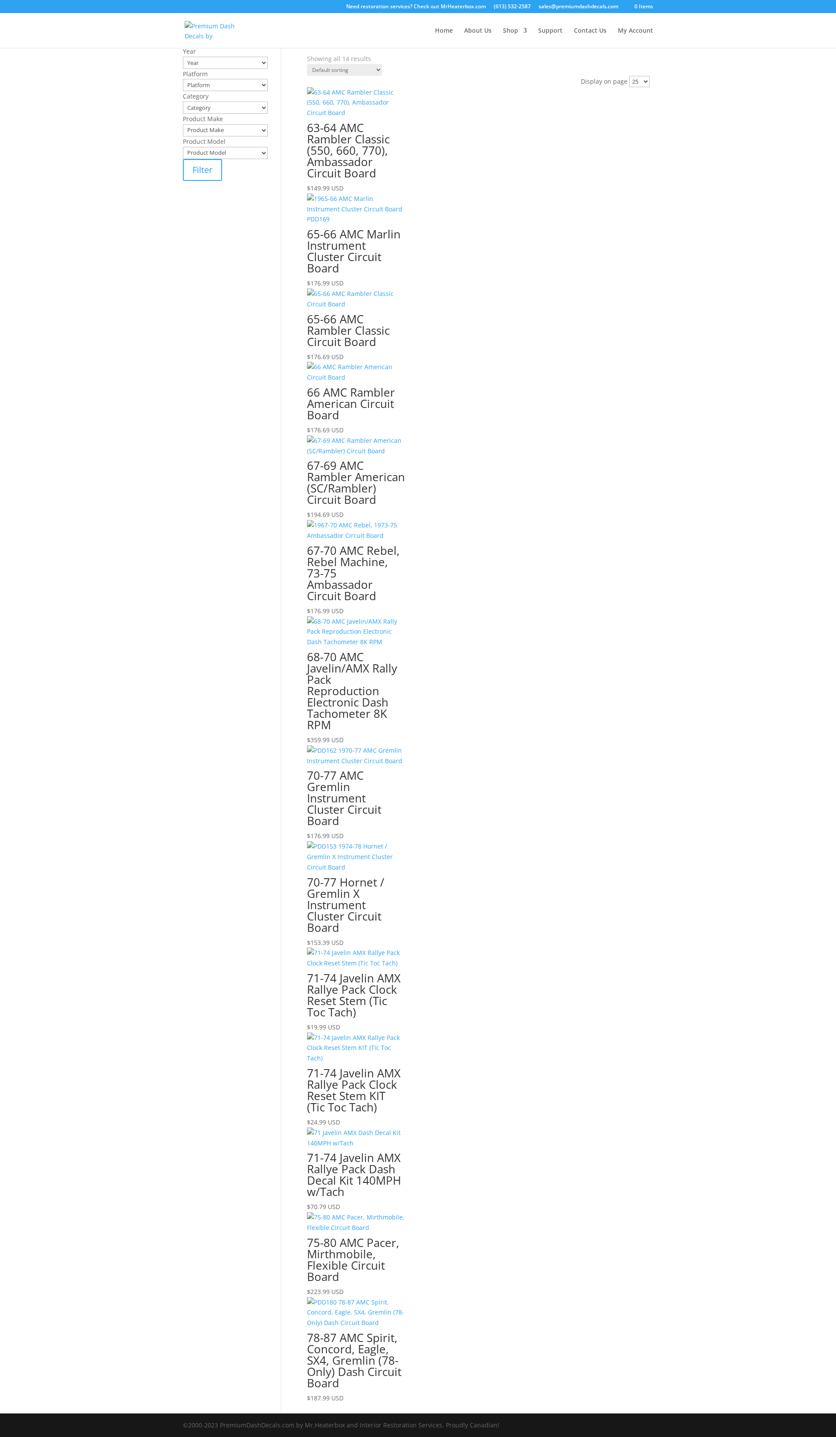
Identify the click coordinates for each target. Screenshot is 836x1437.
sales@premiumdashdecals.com (578, 7)
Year (313, 69)
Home (444, 30)
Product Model (328, 114)
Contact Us (590, 30)
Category (320, 92)
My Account (635, 30)
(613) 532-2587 (512, 7)
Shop (510, 30)
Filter (202, 170)
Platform (319, 80)
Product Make (327, 103)
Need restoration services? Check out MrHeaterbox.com (416, 7)
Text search (323, 58)
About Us (478, 30)
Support (550, 30)
